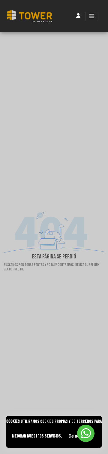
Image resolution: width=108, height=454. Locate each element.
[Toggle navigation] (91, 16)
